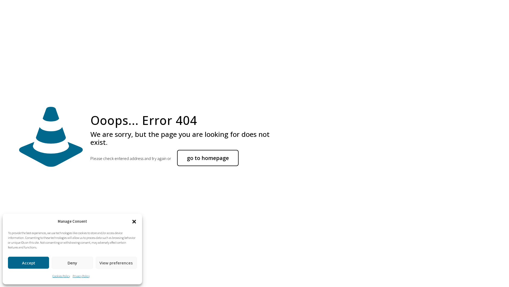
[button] (134, 221)
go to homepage (208, 158)
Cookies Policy (61, 276)
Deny (72, 262)
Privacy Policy (81, 276)
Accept (28, 262)
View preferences (116, 262)
